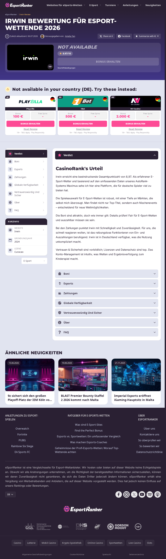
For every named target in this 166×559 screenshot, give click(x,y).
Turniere (110, 5)
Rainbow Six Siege (22, 446)
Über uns (148, 428)
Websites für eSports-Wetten (64, 5)
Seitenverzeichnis (135, 554)
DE (8, 494)
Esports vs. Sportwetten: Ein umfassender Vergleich (88, 436)
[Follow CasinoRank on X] (133, 494)
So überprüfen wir (148, 440)
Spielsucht (106, 554)
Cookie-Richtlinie (76, 554)
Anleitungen (130, 5)
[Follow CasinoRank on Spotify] (148, 494)
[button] (106, 155)
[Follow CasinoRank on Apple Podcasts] (156, 494)
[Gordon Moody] (117, 526)
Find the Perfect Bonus (88, 430)
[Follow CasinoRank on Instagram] (125, 494)
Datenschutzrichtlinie (148, 452)
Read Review (30, 129)
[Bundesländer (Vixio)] (63, 526)
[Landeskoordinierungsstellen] (96, 526)
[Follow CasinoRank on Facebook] (117, 494)
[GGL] (37, 526)
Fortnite (22, 434)
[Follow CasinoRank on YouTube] (140, 494)
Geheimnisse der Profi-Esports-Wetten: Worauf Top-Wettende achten (86, 450)
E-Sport (93, 5)
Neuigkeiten (153, 5)
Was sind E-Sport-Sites (88, 424)
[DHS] (81, 526)
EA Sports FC (22, 452)
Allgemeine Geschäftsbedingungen (36, 554)
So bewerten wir (148, 446)
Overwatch (22, 428)
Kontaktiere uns (148, 434)
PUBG (22, 440)
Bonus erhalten (108, 61)
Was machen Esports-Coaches (87, 442)
